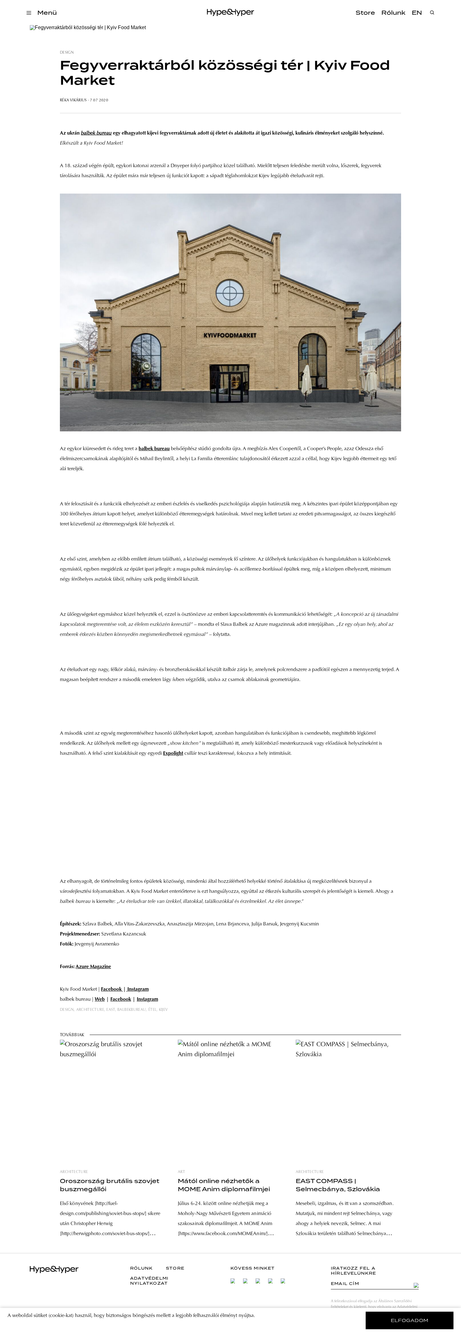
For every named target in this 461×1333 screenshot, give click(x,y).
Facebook (112, 989)
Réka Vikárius (73, 100)
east (110, 1010)
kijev (163, 1010)
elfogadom (410, 1320)
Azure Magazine (93, 966)
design (67, 53)
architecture (90, 1010)
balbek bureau (154, 448)
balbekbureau (131, 1010)
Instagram (137, 989)
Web (100, 999)
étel (152, 1010)
